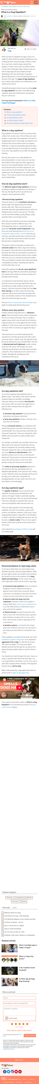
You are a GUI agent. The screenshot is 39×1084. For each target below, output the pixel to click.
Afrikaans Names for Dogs (12, 913)
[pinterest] (20, 1071)
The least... (9, 897)
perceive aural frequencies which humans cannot (18, 232)
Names (24, 901)
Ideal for (29, 897)
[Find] (36, 2)
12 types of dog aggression (20, 672)
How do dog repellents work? (16, 115)
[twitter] (8, 1071)
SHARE (31, 4)
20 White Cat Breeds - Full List (13, 922)
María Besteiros (9, 16)
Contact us (31, 1079)
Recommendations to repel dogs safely (20, 123)
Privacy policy (19, 1082)
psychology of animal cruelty (22, 529)
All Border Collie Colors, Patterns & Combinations (19, 935)
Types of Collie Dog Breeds (12, 929)
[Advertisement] (19, 800)
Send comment (30, 1035)
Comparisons (20, 897)
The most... (15, 901)
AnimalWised (4, 7)
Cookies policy (28, 1082)
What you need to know (24, 7)
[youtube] (16, 1071)
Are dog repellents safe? (15, 117)
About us (25, 1079)
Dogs (10, 51)
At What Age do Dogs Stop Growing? (27, 980)
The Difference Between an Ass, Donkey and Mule (19, 919)
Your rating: (19, 1027)
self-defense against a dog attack (13, 639)
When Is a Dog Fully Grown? (26, 957)
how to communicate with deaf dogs (20, 302)
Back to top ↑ (19, 1060)
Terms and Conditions (8, 1082)
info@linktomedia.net (8, 1049)
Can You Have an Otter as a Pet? (14, 932)
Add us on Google (31, 49)
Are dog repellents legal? (15, 120)
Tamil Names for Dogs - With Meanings (16, 916)
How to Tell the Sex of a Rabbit (14, 925)
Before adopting (13, 7)
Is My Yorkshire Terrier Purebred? (27, 969)
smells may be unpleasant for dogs (19, 605)
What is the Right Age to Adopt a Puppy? (28, 946)
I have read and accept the (12, 1035)
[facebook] (4, 1071)
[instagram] (12, 1071)
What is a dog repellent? (14, 112)
